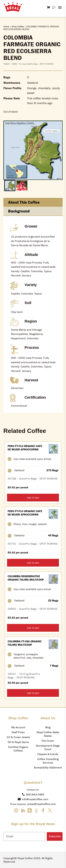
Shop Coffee (18, 26)
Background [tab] (19, 211)
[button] (9, 185)
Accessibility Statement (48, 767)
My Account (18, 727)
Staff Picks (18, 732)
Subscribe (55, 836)
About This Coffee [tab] (24, 202)
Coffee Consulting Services (48, 760)
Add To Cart (33, 497)
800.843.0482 (35, 794)
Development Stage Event (48, 747)
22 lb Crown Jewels (18, 737)
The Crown (47, 741)
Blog (47, 727)
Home (6, 26)
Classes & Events (47, 754)
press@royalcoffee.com (41, 804)
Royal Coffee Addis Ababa (48, 734)
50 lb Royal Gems (18, 742)
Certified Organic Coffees (18, 748)
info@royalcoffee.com (35, 799)
